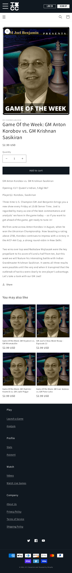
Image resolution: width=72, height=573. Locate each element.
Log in (50, 6)
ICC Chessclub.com (31, 567)
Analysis (11, 426)
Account (11, 454)
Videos (10, 475)
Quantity (7, 152)
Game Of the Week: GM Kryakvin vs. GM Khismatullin (19, 342)
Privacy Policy (14, 511)
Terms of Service (15, 518)
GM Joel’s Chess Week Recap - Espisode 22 (49, 342)
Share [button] (9, 284)
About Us (12, 504)
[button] (60, 17)
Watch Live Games (16, 483)
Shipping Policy (15, 526)
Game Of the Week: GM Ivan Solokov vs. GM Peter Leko (52, 390)
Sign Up (63, 6)
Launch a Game (15, 418)
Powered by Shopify (46, 567)
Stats (9, 447)
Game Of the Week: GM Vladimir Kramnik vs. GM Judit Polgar (17, 390)
